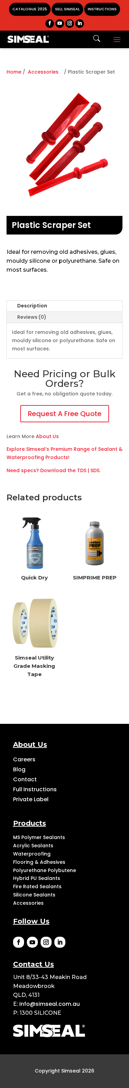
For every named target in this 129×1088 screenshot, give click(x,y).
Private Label (31, 799)
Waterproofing (32, 853)
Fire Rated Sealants (37, 886)
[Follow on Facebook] (18, 942)
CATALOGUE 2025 (29, 9)
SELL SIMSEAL (67, 9)
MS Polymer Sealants (39, 837)
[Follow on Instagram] (46, 942)
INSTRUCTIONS (102, 9)
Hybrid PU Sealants (36, 878)
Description (32, 305)
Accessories (43, 71)
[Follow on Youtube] (32, 942)
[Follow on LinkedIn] (59, 942)
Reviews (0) (31, 317)
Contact (25, 779)
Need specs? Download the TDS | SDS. (53, 470)
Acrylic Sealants (33, 845)
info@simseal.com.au (49, 1004)
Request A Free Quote (64, 413)
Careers (24, 759)
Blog (19, 769)
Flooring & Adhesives (39, 862)
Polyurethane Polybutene (44, 870)
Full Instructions (35, 789)
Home (14, 71)
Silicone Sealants (34, 894)
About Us (47, 436)
